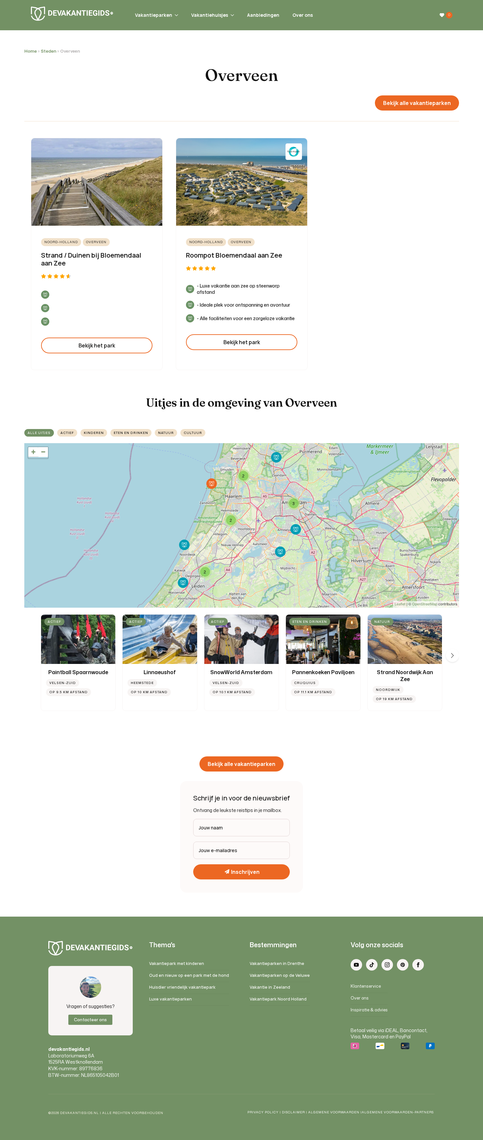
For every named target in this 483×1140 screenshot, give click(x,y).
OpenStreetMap (424, 603)
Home (30, 51)
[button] (452, 655)
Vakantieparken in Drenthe (277, 963)
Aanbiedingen (263, 15)
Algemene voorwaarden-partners (398, 1112)
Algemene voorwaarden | (335, 1112)
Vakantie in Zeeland (270, 987)
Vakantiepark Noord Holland (278, 999)
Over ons (302, 15)
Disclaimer (293, 1112)
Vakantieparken (153, 15)
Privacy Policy (263, 1112)
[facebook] (418, 965)
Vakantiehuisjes (209, 15)
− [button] (43, 452)
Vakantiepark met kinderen (176, 963)
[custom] (372, 965)
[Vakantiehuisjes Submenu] (231, 15)
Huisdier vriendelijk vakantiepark (182, 987)
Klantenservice (366, 986)
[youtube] (356, 965)
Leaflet (400, 603)
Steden (48, 51)
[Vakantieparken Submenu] (175, 15)
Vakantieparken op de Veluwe (280, 975)
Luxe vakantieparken (170, 999)
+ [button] (33, 452)
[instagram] (387, 965)
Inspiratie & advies (369, 1010)
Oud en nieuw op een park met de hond (189, 975)
